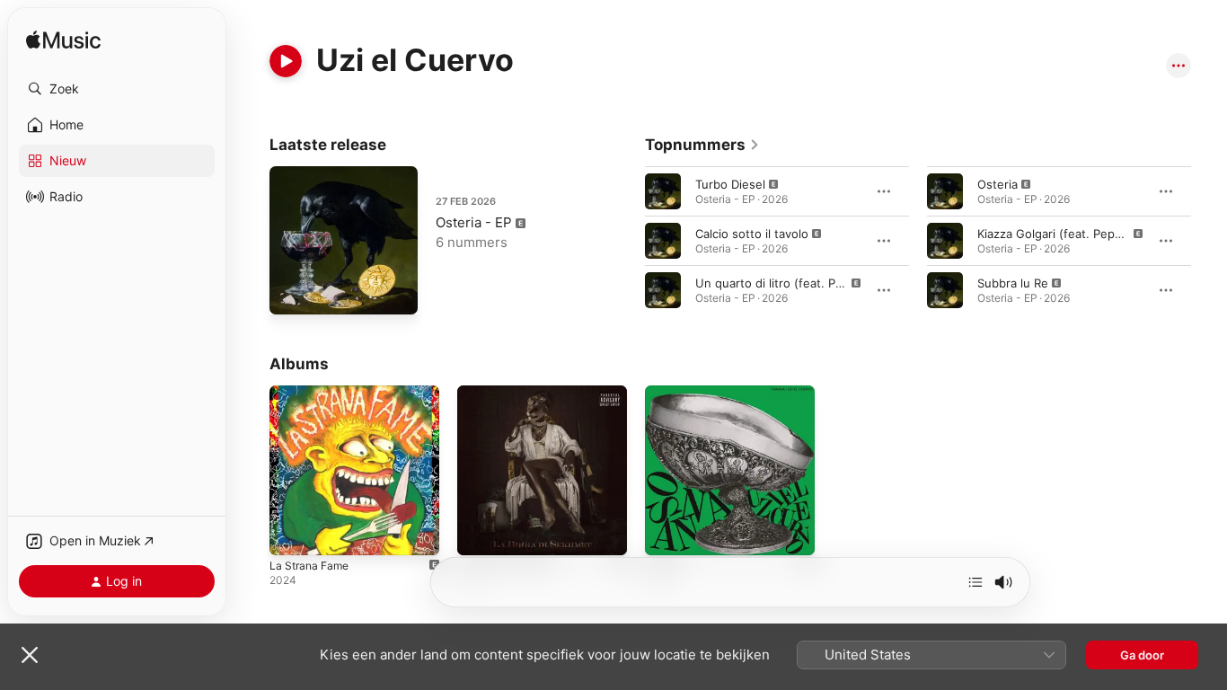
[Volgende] (975, 582)
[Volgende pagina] (1209, 240)
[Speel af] (285, 61)
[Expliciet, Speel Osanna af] (667, 532)
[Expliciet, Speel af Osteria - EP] (291, 292)
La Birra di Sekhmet (511, 392)
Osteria (997, 184)
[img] (63, 41)
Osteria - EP (474, 222)
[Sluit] (30, 655)
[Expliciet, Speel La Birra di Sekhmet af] (479, 532)
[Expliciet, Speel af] (663, 191)
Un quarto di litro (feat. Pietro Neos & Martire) (824, 283)
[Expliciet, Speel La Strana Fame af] (291, 532)
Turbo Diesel (730, 184)
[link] (702, 145)
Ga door (1142, 655)
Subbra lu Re (1012, 283)
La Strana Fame (312, 392)
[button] (117, 89)
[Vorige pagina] (627, 240)
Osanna (666, 392)
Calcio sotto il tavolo (751, 233)
